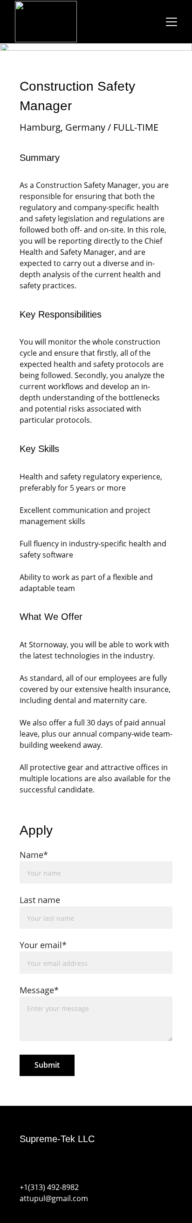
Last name (40, 899)
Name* (34, 854)
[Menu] (171, 22)
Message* (39, 990)
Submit (47, 1065)
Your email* (43, 944)
